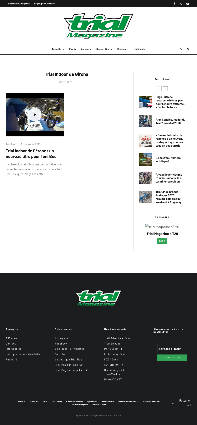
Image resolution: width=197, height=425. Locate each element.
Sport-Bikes (92, 401)
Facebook (61, 343)
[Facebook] (174, 4)
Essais (72, 49)
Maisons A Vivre (99, 404)
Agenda (84, 49)
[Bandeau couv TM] (145, 159)
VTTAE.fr (22, 401)
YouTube (60, 354)
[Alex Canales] (145, 121)
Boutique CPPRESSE (151, 401)
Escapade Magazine (80, 404)
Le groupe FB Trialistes (45, 3)
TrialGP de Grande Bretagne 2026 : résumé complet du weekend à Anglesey (169, 197)
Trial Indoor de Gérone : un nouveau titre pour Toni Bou (31, 153)
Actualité (56, 49)
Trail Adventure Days (117, 338)
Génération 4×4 (108, 401)
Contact (11, 343)
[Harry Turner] (145, 197)
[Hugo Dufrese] (145, 102)
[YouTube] (187, 4)
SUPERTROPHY (113, 364)
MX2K (45, 401)
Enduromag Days (114, 354)
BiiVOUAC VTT (113, 379)
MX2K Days (111, 359)
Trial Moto (11, 144)
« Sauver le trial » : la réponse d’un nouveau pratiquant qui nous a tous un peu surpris (169, 140)
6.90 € (162, 241)
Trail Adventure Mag (74, 401)
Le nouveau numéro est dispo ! (168, 159)
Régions (121, 49)
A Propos (11, 338)
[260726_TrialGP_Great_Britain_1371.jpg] (145, 178)
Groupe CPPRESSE (113, 415)
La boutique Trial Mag (68, 359)
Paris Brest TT (113, 348)
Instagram (61, 338)
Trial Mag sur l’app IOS (69, 364)
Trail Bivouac (112, 343)
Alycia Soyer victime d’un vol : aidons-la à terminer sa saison (169, 178)
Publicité (11, 359)
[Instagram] (180, 4)
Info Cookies (13, 348)
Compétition (102, 49)
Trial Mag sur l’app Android (71, 370)
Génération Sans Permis (129, 401)
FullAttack (34, 401)
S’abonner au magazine (19, 3)
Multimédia (139, 49)
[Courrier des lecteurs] (145, 140)
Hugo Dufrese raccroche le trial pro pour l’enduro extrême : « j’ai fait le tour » (170, 102)
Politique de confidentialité (23, 354)
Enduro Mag (57, 401)
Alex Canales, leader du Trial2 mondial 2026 (170, 121)
